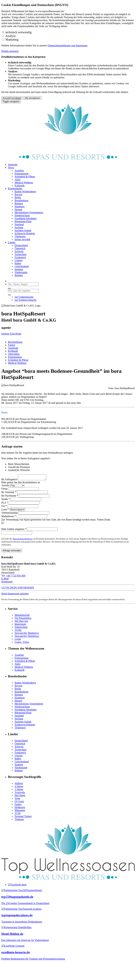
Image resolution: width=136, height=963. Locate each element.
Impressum (81, 45)
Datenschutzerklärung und (62, 45)
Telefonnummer (9, 512)
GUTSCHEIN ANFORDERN (17, 587)
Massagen (20, 810)
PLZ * (4, 502)
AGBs (18, 630)
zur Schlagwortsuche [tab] (25, 299)
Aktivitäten (14, 354)
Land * (5, 509)
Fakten (11, 345)
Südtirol (19, 783)
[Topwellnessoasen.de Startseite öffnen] (68, 158)
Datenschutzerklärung (23, 538)
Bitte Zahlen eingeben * (13, 529)
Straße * (5, 499)
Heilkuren (20, 807)
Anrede (5, 485)
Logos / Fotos (22, 642)
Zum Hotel (15, 333)
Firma (4, 488)
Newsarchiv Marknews (27, 633)
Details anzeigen (10, 51)
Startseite (12, 164)
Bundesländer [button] (15, 188)
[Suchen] (9, 288)
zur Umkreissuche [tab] (24, 297)
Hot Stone (20, 795)
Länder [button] (11, 242)
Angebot (19, 655)
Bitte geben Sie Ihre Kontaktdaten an (20, 482)
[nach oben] (68, 879)
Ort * (4, 506)
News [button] (11, 167)
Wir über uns (21, 621)
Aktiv (18, 664)
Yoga (17, 798)
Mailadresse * (8, 516)
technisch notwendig (18, 32)
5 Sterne (19, 789)
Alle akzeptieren (32, 98)
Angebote (13, 348)
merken (5, 333)
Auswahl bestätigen (12, 98)
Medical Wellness (17, 363)
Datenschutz (21, 627)
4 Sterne (19, 786)
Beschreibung (15, 342)
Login (18, 639)
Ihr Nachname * (9, 495)
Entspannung (15, 357)
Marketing (12, 39)
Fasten (18, 804)
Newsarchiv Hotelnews (27, 636)
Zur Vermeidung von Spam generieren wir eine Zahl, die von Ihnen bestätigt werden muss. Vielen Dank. (56, 519)
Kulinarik (13, 351)
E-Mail (5, 578)
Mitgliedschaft (22, 615)
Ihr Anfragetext (9, 479)
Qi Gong (19, 801)
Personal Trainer (23, 816)
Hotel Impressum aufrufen (15, 593)
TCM (17, 813)
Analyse (10, 36)
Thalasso (19, 819)
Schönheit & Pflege (18, 360)
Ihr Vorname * (8, 492)
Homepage (7, 581)
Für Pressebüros (23, 618)
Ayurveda (20, 792)
